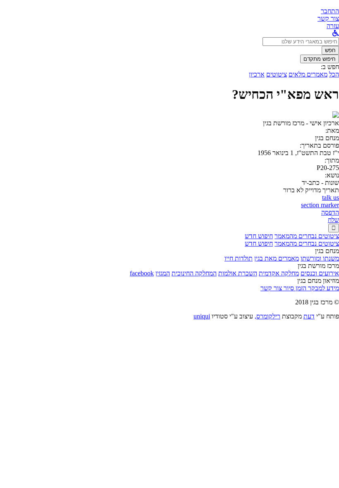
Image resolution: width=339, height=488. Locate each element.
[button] (330, 10)
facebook (142, 273)
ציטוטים (276, 74)
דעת (309, 316)
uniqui (201, 316)
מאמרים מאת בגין (276, 258)
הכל (334, 74)
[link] (328, 18)
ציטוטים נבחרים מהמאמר (307, 235)
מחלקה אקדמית (279, 273)
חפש (330, 50)
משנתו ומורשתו (320, 258)
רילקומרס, (267, 316)
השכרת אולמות (237, 273)
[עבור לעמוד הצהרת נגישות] (335, 33)
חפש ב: (330, 66)
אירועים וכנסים (320, 273)
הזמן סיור (294, 288)
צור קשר (271, 288)
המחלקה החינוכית (194, 273)
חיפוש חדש (259, 235)
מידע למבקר (322, 288)
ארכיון (257, 74)
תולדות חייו (238, 258)
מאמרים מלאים (308, 74)
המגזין (162, 273)
